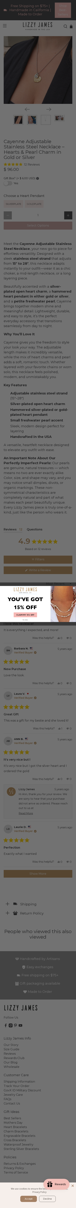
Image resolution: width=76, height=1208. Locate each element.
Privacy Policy (39, 1192)
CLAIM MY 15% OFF (25, 615)
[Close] (73, 1186)
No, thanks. (25, 619)
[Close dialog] (74, 588)
